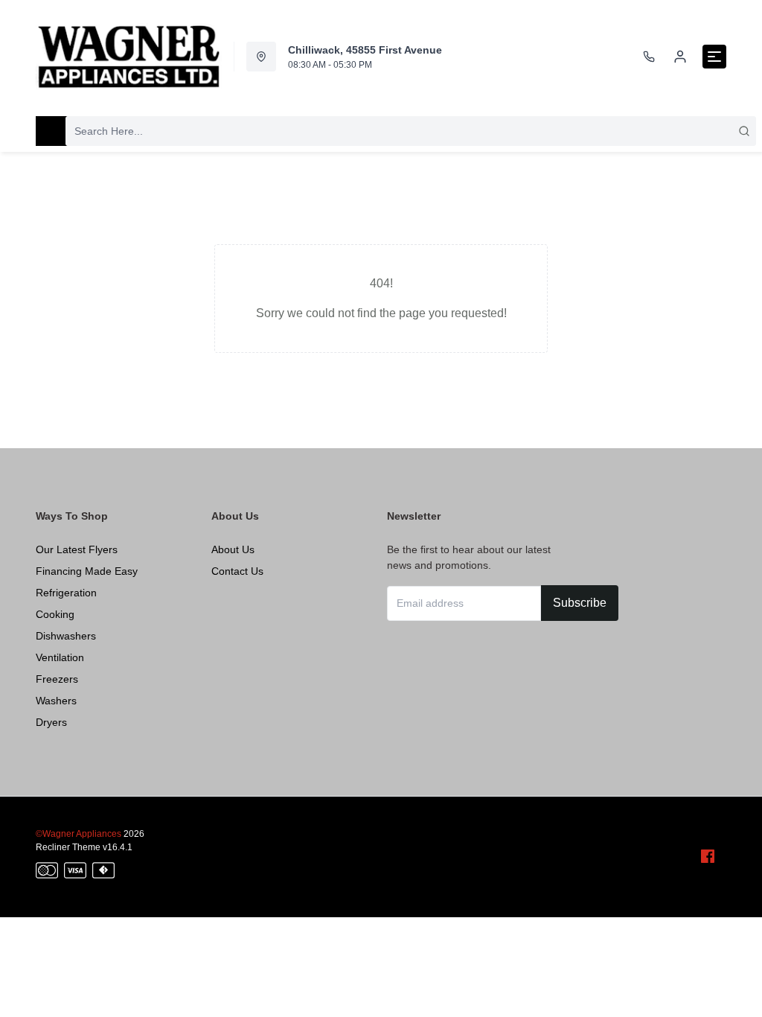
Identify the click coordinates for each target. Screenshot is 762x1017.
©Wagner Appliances (78, 834)
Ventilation (60, 657)
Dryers (51, 722)
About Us (232, 549)
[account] (680, 56)
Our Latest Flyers (77, 549)
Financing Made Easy (87, 571)
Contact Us (237, 571)
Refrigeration (66, 593)
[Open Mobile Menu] (714, 56)
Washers (56, 701)
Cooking (55, 614)
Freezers (57, 679)
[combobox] (410, 131)
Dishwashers (66, 636)
